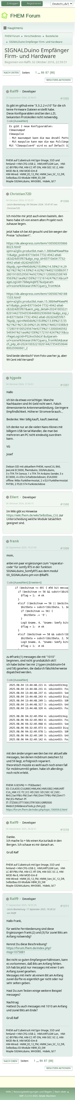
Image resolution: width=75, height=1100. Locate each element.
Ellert (14, 497)
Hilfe (8, 1091)
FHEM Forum (25, 15)
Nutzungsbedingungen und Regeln (33, 1091)
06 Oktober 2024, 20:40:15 (20, 503)
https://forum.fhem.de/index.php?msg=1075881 (28, 950)
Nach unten (11, 72)
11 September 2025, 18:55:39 (21, 905)
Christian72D (20, 194)
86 (42, 72)
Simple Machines (47, 1096)
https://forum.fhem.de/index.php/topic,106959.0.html (36, 809)
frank (14, 541)
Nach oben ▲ (62, 1091)
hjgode (15, 377)
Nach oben (10, 1061)
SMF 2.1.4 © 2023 (28, 1096)
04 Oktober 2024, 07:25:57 (20, 200)
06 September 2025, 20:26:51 (21, 828)
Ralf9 (14, 91)
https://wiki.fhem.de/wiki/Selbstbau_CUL (32, 515)
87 (47, 72)
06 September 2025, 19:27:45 (21, 547)
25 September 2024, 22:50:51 (21, 97)
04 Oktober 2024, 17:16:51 (20, 384)
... (39, 72)
